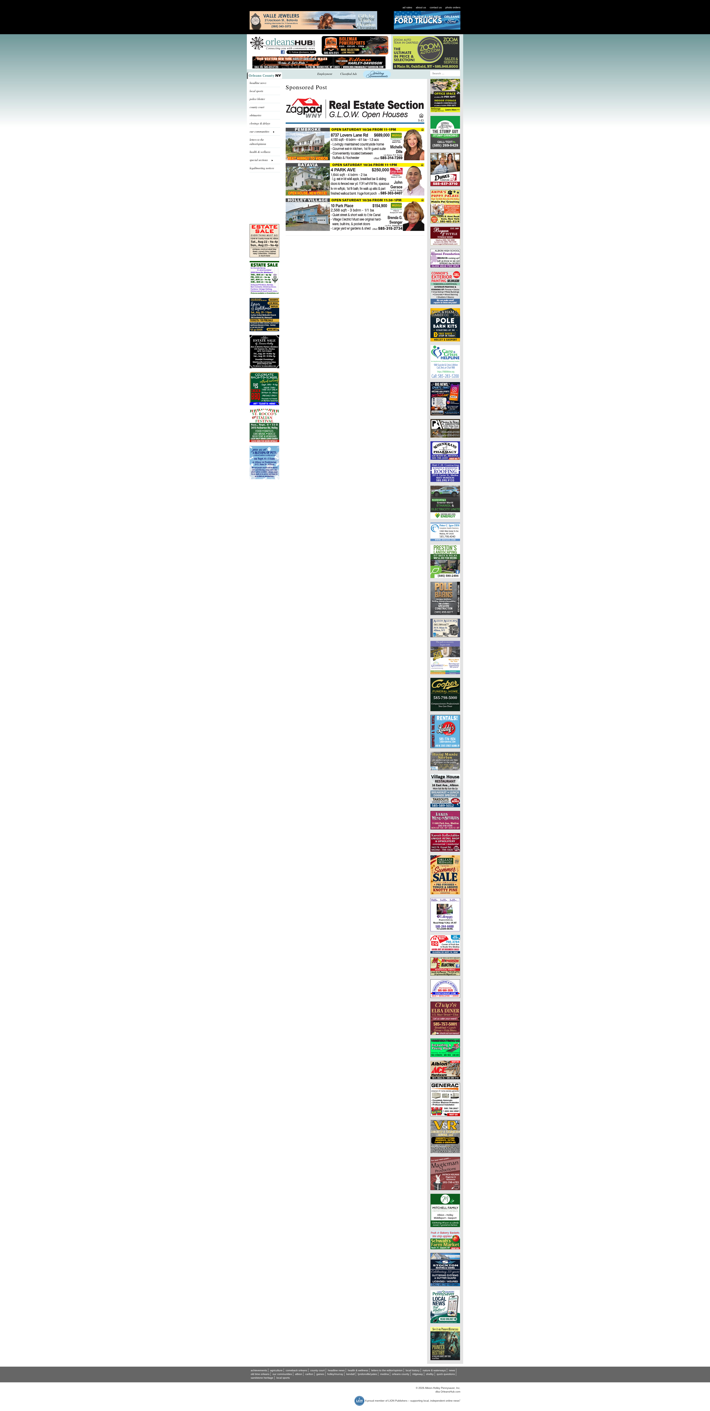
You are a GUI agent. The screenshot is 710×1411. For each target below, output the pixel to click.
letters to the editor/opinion (258, 142)
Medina (384, 1374)
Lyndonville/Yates (367, 1374)
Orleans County (400, 1374)
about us (421, 7)
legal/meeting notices (262, 168)
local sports (256, 91)
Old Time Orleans (260, 1374)
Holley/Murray (335, 1374)
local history (413, 1370)
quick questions (446, 1374)
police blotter (257, 99)
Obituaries (255, 115)
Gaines (320, 1374)
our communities (282, 1374)
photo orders (452, 7)
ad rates (407, 7)
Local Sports (283, 1377)
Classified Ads (348, 74)
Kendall (350, 1374)
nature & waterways (434, 1370)
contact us (436, 7)
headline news (258, 83)
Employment (324, 74)
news (452, 1370)
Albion (298, 1374)
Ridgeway (417, 1374)
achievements (259, 1370)
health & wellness (260, 152)
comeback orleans (296, 1370)
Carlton (309, 1374)
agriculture (276, 1370)
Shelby (430, 1374)
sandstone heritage (262, 1377)
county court (257, 107)
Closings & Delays (260, 123)
